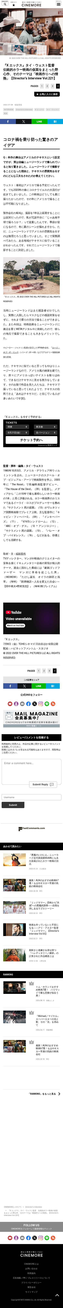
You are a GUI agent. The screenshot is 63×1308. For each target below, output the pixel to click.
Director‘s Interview (33, 1207)
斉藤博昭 (49, 1030)
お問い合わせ (31, 1269)
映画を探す (5, 3)
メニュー (58, 3)
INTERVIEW (8, 110)
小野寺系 (42, 961)
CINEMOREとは (31, 1264)
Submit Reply (40, 784)
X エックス (39, 110)
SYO (40, 891)
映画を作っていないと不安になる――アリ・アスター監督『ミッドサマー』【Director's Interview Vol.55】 (44, 929)
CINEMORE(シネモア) (12, 1207)
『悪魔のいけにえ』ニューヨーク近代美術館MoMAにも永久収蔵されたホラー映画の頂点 (43, 859)
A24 (5, 113)
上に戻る (57, 1295)
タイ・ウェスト (53, 110)
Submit (13, 804)
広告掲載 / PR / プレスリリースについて (31, 1278)
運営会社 (31, 1287)
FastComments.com (33, 828)
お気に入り (13, 4)
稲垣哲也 (18, 105)
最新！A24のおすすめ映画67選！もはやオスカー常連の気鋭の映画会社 (43, 883)
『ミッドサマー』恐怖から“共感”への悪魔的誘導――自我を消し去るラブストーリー (44, 905)
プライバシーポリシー (31, 1282)
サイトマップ (31, 1292)
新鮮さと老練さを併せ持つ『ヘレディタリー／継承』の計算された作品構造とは (43, 953)
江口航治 (42, 869)
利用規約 (6, 744)
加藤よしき (50, 1000)
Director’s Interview (24, 110)
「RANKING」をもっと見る (42, 1094)
